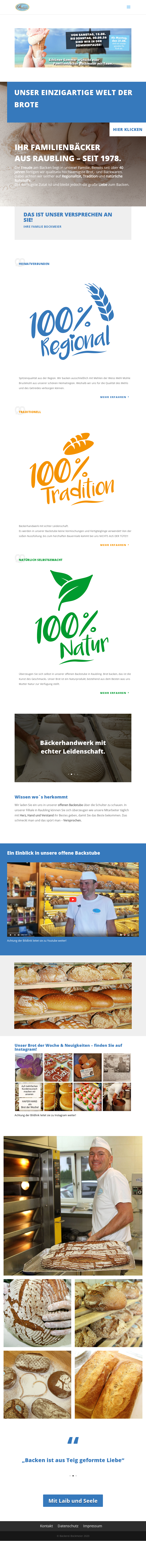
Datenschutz (68, 1525)
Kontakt (46, 1525)
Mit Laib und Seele (73, 1500)
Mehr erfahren (113, 397)
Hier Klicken (127, 129)
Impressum (92, 1525)
